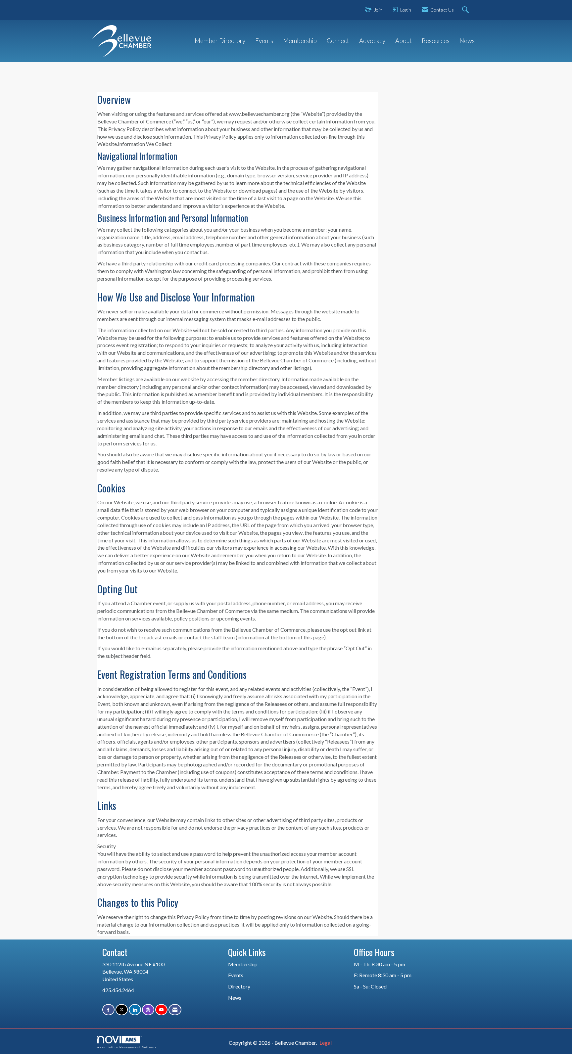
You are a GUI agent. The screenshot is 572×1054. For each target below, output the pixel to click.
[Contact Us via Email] (174, 1010)
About (403, 40)
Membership (300, 40)
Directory (239, 986)
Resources (436, 40)
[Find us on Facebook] (108, 1010)
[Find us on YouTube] (161, 1010)
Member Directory (220, 40)
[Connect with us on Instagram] (148, 1010)
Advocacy (372, 40)
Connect (338, 40)
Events (264, 40)
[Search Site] (466, 10)
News (467, 40)
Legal (325, 1042)
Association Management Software (127, 1047)
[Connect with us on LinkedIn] (135, 1010)
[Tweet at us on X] (122, 1010)
